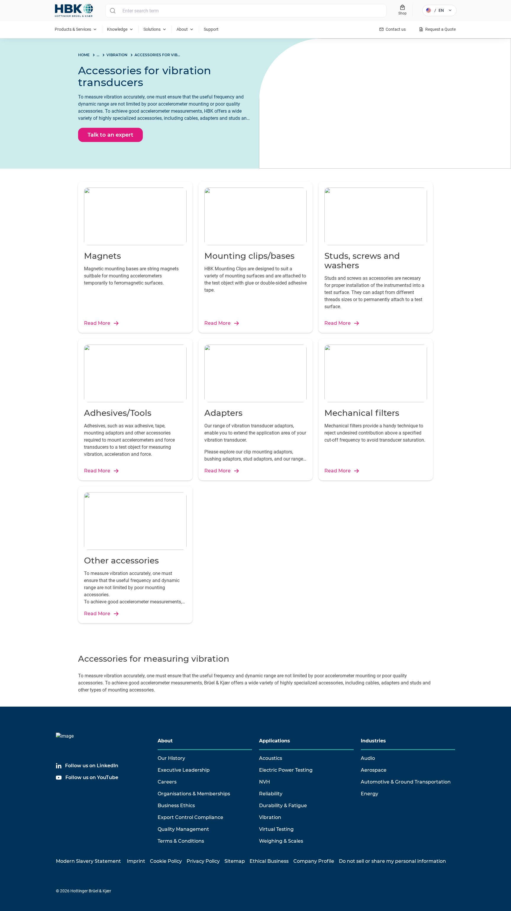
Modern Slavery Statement (88, 861)
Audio (368, 758)
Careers (167, 782)
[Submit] (112, 10)
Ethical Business (269, 861)
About (165, 741)
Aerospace (374, 770)
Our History (171, 758)
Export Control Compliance (190, 817)
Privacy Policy (203, 861)
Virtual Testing (276, 829)
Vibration (270, 817)
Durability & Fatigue (283, 805)
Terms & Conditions (181, 841)
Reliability (270, 794)
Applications (274, 741)
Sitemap (234, 861)
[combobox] (246, 10)
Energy (369, 794)
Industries (373, 741)
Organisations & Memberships (194, 794)
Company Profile (313, 861)
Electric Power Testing (286, 770)
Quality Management (183, 829)
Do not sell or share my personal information (392, 861)
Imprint (136, 861)
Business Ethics (176, 805)
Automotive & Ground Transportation (406, 782)
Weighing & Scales (281, 841)
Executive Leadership (184, 770)
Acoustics (270, 758)
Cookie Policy (166, 861)
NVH (264, 782)
